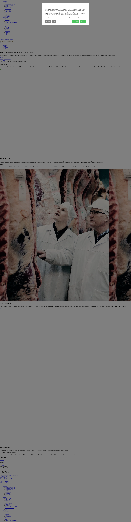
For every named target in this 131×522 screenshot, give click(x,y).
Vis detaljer (48, 21)
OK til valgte (75, 21)
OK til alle (83, 21)
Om (54, 21)
